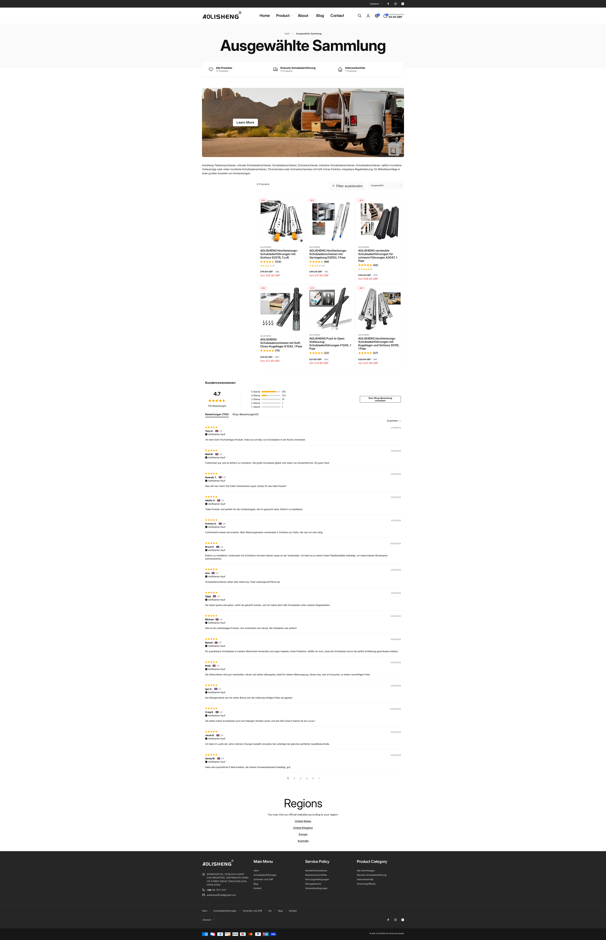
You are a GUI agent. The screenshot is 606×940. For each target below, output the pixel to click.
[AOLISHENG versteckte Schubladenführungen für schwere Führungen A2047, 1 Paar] (379, 236)
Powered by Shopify (396, 933)
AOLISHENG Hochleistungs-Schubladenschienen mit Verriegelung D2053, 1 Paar (328, 254)
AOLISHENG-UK (382, 933)
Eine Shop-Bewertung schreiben (380, 399)
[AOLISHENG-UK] (218, 866)
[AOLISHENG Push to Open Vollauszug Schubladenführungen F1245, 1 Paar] (330, 324)
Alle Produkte (224, 68)
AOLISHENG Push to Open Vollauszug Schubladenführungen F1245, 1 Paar (330, 343)
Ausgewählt (377, 185)
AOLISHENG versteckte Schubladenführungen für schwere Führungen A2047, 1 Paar (377, 255)
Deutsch (374, 3)
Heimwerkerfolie (355, 68)
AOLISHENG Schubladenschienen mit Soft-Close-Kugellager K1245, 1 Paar (281, 343)
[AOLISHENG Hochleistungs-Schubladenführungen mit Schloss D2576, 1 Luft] (281, 236)
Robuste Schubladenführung (297, 68)
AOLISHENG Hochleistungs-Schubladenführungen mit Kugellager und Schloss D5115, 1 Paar (378, 343)
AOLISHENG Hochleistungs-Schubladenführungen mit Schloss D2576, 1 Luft (279, 254)
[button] (284, 15)
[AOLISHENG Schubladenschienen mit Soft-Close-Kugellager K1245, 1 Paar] (281, 325)
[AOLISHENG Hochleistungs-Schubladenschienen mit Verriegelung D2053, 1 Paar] (330, 236)
